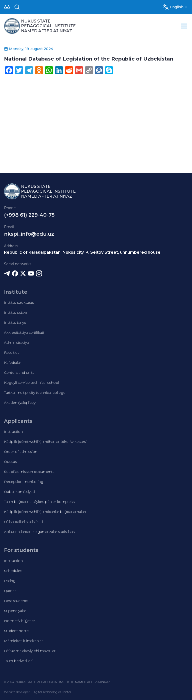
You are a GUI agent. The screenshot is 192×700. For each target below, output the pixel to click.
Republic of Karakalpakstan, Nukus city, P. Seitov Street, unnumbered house (82, 252)
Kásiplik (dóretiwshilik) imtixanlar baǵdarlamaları (45, 511)
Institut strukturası (19, 302)
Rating (10, 580)
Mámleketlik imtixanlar (23, 640)
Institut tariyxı (15, 322)
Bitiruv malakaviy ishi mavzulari (30, 650)
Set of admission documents (29, 471)
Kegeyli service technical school (31, 382)
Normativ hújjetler (19, 620)
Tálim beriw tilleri (18, 660)
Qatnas (10, 590)
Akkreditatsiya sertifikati (24, 332)
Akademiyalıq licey (20, 402)
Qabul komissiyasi (19, 491)
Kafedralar (12, 362)
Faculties (11, 352)
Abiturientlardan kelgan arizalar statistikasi (39, 531)
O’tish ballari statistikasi (23, 521)
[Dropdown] (7, 7)
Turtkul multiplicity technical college (35, 392)
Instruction (13, 431)
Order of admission (20, 451)
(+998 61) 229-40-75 (29, 215)
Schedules (13, 570)
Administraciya (16, 342)
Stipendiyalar (15, 610)
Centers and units (19, 372)
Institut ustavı (15, 312)
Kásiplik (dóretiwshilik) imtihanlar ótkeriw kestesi (45, 441)
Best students (16, 600)
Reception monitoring (23, 481)
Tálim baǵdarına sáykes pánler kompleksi (39, 501)
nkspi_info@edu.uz (29, 234)
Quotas (10, 461)
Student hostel (17, 630)
